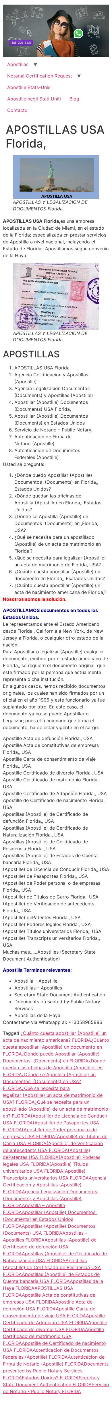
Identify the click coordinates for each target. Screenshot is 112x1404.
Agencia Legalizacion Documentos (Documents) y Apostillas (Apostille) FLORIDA (51, 1198)
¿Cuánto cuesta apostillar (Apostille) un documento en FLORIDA (56, 1047)
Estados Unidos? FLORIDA (50, 1377)
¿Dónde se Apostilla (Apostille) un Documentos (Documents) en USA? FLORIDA (49, 1081)
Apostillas (17, 64)
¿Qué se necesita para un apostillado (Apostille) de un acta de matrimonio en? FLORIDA (55, 1109)
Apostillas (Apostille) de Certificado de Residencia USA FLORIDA (52, 1267)
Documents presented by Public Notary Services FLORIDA (56, 1370)
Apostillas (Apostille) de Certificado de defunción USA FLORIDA (49, 1246)
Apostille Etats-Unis (28, 87)
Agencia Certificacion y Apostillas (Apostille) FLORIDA (54, 1184)
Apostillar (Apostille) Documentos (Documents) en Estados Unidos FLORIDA (50, 1219)
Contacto (17, 110)
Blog (74, 99)
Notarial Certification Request (39, 76)
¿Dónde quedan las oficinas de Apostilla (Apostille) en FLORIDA (54, 1067)
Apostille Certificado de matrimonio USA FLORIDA (53, 1336)
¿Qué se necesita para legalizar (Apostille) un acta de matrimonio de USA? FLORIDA (53, 1095)
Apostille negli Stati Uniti (34, 99)
